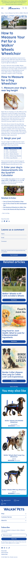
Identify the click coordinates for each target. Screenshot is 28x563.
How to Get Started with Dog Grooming (14, 209)
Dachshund (4, 162)
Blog (2, 13)
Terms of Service (4, 552)
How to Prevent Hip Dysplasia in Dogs (13, 201)
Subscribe (14, 538)
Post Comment (14, 255)
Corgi (20, 161)
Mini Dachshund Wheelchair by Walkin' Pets (14, 207)
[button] (26, 8)
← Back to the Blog (5, 213)
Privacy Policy (18, 541)
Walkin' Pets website (10, 179)
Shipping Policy (4, 554)
